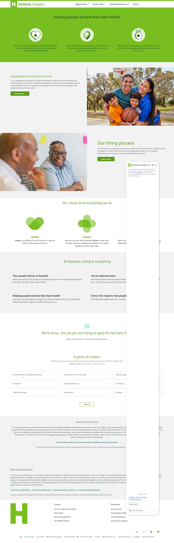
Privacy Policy (40, 537)
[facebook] (144, 532)
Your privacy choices (69, 536)
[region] (142, 337)
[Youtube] (158, 532)
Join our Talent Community (65, 509)
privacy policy (137, 172)
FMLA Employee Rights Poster (41, 490)
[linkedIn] (136, 532)
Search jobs (58, 513)
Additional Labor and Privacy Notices (106, 442)
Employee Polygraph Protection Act (65, 490)
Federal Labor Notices (86, 442)
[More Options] (130, 510)
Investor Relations (118, 517)
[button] (87, 404)
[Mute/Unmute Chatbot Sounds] (152, 165)
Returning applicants (62, 517)
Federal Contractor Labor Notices (67, 442)
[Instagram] (151, 532)
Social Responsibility (119, 513)
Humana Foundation (119, 521)
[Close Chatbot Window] (156, 165)
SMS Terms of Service (87, 537)
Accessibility (136, 537)
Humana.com (116, 509)
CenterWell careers (61, 521)
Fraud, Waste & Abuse (124, 537)
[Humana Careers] (28, 4)
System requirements (148, 537)
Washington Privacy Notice (54, 537)
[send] (155, 510)
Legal (20, 537)
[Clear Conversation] (149, 165)
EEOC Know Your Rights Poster (20, 490)
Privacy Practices (29, 537)
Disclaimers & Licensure (109, 537)
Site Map (97, 537)
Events (136, 4)
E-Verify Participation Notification (89, 490)
